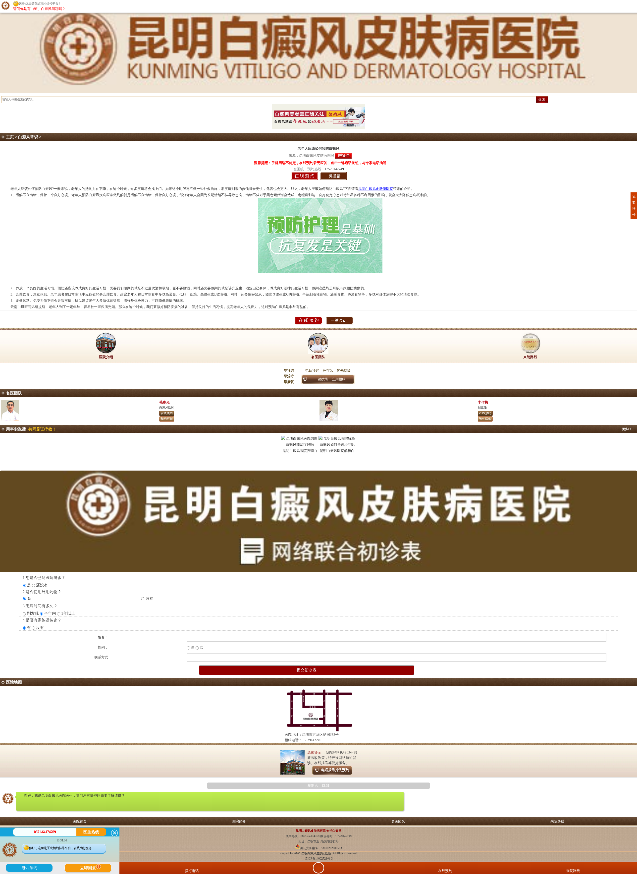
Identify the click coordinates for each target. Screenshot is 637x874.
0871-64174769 (310, 836)
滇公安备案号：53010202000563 (321, 848)
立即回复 (90, 867)
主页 (10, 137)
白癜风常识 (28, 137)
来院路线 (557, 821)
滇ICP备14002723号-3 (319, 858)
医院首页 (80, 821)
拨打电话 (192, 871)
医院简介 (239, 821)
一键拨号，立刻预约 (330, 379)
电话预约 (29, 868)
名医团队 (398, 821)
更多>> (627, 429)
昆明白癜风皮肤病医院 (316, 155)
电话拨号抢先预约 (335, 770)
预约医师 (167, 419)
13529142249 (334, 169)
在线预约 (167, 413)
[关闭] (114, 833)
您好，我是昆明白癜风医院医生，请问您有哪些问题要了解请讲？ (74, 795)
